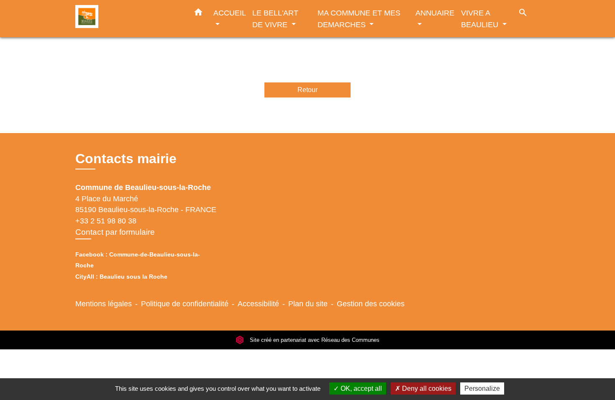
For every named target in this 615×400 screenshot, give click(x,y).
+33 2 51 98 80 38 (105, 221)
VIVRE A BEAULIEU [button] (480, 18)
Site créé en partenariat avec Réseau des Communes (313, 340)
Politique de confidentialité (184, 304)
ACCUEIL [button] (229, 12)
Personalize (482, 388)
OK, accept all (360, 388)
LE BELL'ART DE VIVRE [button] (275, 18)
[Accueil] (127, 18)
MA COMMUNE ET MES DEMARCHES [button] (359, 18)
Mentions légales (103, 304)
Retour (307, 89)
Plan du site (308, 304)
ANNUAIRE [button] (434, 12)
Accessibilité (258, 304)
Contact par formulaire (115, 232)
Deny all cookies (425, 388)
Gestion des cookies (371, 304)
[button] (198, 14)
